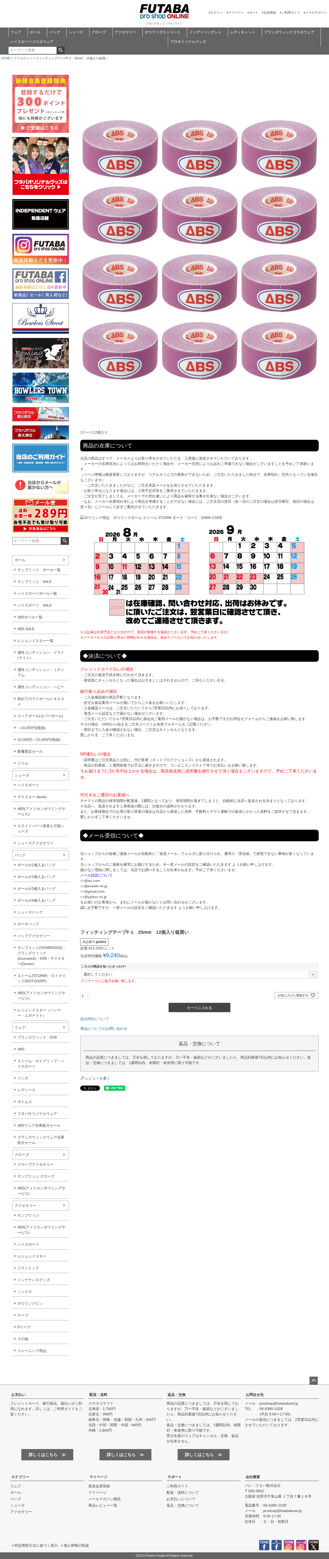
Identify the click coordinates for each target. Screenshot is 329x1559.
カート (253, 12)
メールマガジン (316, 12)
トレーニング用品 (31, 1351)
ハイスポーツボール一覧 (37, 593)
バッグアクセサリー (33, 936)
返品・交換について (183, 1505)
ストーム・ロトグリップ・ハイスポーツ (40, 1063)
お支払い (18, 1395)
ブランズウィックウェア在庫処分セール (40, 1140)
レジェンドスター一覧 (35, 641)
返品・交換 (177, 1395)
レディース (26, 1090)
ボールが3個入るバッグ (36, 888)
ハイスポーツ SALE (34, 605)
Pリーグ (24, 1327)
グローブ (99, 32)
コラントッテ (28, 1268)
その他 (22, 1339)
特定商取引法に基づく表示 (36, 1545)
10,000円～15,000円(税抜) (39, 740)
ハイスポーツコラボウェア (31, 42)
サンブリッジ (28, 1215)
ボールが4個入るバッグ (36, 900)
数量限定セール (30, 751)
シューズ (76, 32)
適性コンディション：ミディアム (40, 672)
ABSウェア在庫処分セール (38, 1125)
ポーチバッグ (28, 924)
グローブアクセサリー (35, 1164)
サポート (175, 1477)
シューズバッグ (30, 912)
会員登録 (270, 12)
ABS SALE (25, 629)
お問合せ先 (255, 1395)
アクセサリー (125, 32)
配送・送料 (98, 1395)
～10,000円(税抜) (31, 728)
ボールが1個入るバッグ (36, 865)
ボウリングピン (30, 1303)
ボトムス (24, 1102)
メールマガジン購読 (104, 1499)
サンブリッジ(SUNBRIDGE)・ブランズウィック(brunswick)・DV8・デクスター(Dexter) (41, 956)
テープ (22, 1315)
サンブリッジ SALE (34, 582)
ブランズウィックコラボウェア (289, 32)
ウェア (16, 32)
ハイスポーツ (28, 785)
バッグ (54, 32)
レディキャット (242, 32)
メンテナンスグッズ (33, 1280)
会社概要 (253, 1477)
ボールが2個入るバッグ (36, 877)
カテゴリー (20, 1477)
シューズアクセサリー (35, 843)
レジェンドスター (31, 1256)
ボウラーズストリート (163, 32)
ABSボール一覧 (29, 617)
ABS (20, 1049)
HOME (6, 58)
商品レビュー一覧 (102, 1505)
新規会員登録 (99, 1486)
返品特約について (94, 1019)
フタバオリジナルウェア (37, 1114)
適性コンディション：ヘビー (40, 687)
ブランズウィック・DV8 (37, 1037)
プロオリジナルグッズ (188, 42)
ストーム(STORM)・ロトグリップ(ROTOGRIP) (41, 978)
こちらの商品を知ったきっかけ (104, 966)
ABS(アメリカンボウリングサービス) (41, 811)
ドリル (22, 763)
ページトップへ (313, 1381)
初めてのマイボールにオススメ (40, 701)
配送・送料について (183, 1492)
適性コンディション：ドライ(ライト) (40, 655)
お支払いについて (181, 1499)
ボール (35, 32)
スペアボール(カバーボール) (40, 716)
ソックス (24, 1292)
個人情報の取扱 (76, 1545)
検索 (61, 50)
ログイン (217, 12)
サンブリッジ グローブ (35, 1176)
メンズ (22, 1078)
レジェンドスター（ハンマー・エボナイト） (39, 1012)
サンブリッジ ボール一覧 (39, 570)
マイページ (236, 12)
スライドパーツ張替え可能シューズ (40, 828)
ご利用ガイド (290, 12)
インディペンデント (205, 32)
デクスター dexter (32, 797)
